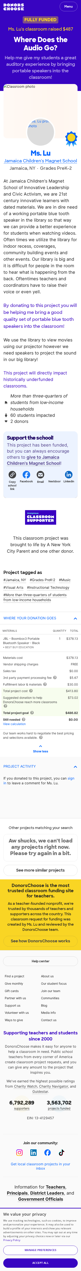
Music (66, 580)
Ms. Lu (40, 153)
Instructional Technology (49, 587)
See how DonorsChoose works (40, 941)
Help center (40, 961)
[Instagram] (19, 1152)
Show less (40, 751)
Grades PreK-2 (43, 580)
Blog (44, 1005)
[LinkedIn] (33, 1152)
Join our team (50, 991)
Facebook (26, 481)
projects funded (59, 1104)
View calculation (14, 724)
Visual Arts (14, 587)
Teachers (55, 1187)
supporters (21, 1104)
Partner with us (15, 998)
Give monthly (14, 983)
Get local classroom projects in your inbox (40, 1166)
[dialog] (40, 1239)
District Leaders (47, 1193)
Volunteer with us (17, 1012)
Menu (68, 6)
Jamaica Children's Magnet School (40, 160)
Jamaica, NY (16, 580)
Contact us (48, 1020)
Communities (50, 998)
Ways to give (14, 1020)
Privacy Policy (11, 1240)
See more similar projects (40, 870)
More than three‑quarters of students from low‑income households (35, 597)
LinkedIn (69, 481)
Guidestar (40, 1091)
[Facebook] (47, 1152)
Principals (17, 1193)
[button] (12, 480)
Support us (12, 1005)
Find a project (14, 976)
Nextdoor (54, 481)
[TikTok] (62, 1152)
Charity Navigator (53, 1086)
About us (47, 976)
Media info (48, 1012)
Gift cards (12, 991)
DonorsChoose (13, 6)
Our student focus (54, 983)
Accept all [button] (40, 1263)
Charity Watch (25, 1086)
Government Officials (40, 1199)
